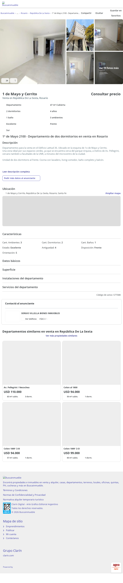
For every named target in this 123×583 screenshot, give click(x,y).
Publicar (10, 530)
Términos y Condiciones (15, 490)
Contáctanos (12, 538)
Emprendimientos (15, 526)
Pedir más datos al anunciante (19, 178)
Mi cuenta (11, 534)
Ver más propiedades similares (61, 335)
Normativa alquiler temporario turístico (23, 499)
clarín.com (8, 555)
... (17, 13)
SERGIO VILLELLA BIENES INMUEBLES (40, 313)
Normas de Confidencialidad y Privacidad (24, 494)
